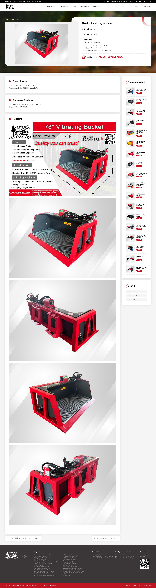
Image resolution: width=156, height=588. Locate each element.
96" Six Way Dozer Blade (70, 566)
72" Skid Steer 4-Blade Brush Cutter (45, 575)
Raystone (133, 295)
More (139, 92)
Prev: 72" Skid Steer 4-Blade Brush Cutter (23, 538)
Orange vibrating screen (70, 561)
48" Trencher (67, 574)
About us (51, 7)
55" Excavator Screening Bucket (44, 571)
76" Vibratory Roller (69, 562)
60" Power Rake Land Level (42, 566)
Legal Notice (147, 585)
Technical (84, 7)
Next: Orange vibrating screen (106, 538)
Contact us (147, 1)
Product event (130, 556)
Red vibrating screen (69, 559)
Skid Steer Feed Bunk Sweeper (72, 572)
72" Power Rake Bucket (41, 574)
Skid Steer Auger (68, 565)
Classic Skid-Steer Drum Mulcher (72, 568)
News (74, 7)
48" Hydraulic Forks (40, 559)
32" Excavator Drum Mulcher (71, 555)
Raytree (19, 19)
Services (97, 7)
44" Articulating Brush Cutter (71, 558)
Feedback (139, 6)
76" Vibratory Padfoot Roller (42, 568)
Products (63, 7)
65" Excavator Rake (40, 556)
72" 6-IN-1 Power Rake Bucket (43, 563)
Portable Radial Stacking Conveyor (102, 555)
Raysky (132, 299)
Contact (147, 6)
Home (6, 19)
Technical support (27, 556)
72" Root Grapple (39, 565)
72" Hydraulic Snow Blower (42, 558)
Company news (130, 555)
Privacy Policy (137, 585)
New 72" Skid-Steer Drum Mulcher (44, 572)
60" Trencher (67, 575)
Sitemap (128, 585)
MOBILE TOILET (119, 555)
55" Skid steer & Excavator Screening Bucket (47, 561)
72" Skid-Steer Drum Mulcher (43, 555)
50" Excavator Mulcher (41, 569)
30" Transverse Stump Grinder (72, 569)
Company (24, 555)
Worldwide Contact (145, 555)
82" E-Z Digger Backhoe (70, 556)
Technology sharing (132, 558)
